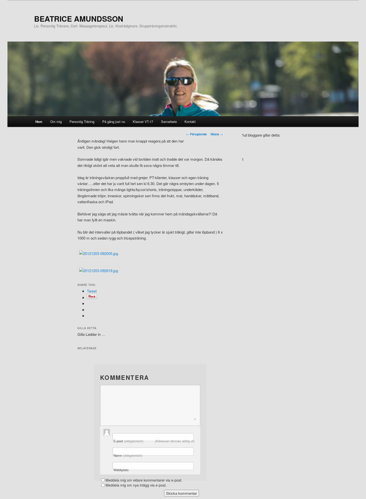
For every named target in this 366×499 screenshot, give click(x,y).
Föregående (196, 134)
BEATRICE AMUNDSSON (78, 18)
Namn (128, 455)
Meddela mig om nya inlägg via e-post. (136, 485)
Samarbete (169, 121)
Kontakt (190, 121)
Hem (38, 121)
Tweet (92, 291)
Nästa (217, 134)
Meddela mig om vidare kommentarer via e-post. (144, 480)
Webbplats (121, 470)
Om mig (56, 121)
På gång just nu (113, 121)
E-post (154, 441)
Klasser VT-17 (143, 121)
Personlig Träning (81, 121)
